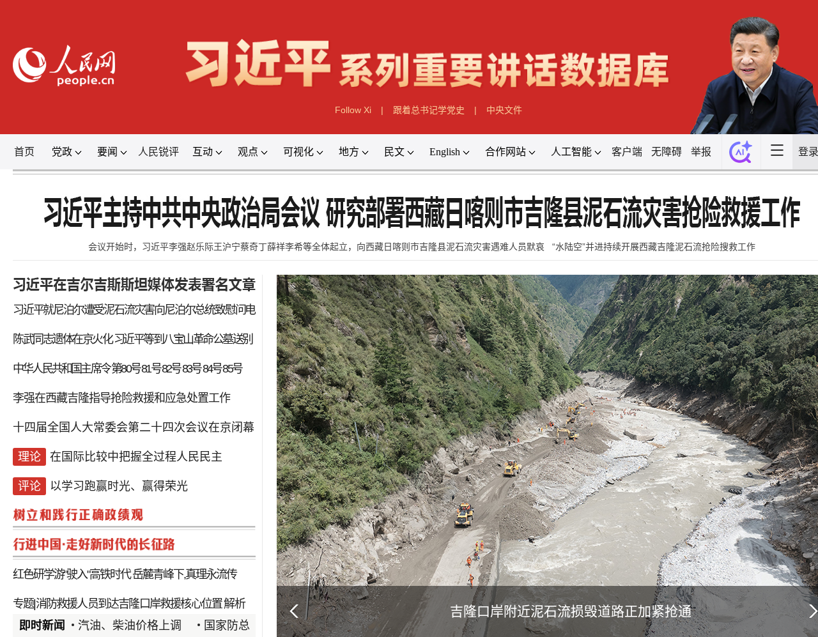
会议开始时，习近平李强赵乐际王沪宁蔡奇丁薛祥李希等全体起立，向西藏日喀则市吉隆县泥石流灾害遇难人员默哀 (316, 247)
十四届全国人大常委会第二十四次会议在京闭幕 (133, 427)
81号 (150, 368)
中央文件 (504, 110)
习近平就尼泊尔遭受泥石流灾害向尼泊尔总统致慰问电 (134, 309)
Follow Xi (353, 110)
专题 (23, 603)
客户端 (627, 151)
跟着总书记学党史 (429, 110)
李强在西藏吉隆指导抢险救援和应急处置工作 (121, 398)
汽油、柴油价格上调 (129, 625)
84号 (212, 368)
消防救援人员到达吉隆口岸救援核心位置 (129, 603)
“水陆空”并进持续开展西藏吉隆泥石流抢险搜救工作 (653, 247)
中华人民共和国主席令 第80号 (76, 368)
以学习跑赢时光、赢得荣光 (119, 486)
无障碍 (666, 151)
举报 (701, 151)
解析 (234, 603)
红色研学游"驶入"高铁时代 (71, 574)
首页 (24, 151)
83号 (191, 368)
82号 (171, 368)
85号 (232, 368)
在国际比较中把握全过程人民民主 (136, 456)
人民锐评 (158, 151)
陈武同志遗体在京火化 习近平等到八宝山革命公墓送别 (132, 339)
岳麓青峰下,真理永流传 (184, 574)
